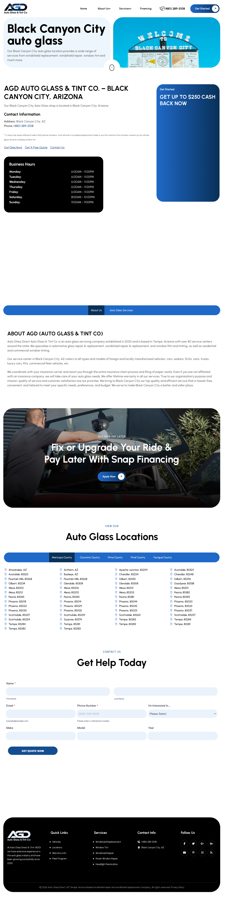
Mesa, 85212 (16, 592)
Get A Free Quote (36, 147)
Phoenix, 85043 (128, 606)
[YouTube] (184, 852)
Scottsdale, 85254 (19, 619)
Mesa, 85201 (181, 587)
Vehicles (56, 841)
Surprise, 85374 (73, 619)
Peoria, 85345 (16, 596)
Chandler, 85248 (184, 574)
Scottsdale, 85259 (74, 615)
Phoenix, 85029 (73, 606)
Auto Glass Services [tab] (121, 310)
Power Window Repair (107, 858)
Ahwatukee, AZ (18, 569)
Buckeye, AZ (71, 574)
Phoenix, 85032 (73, 610)
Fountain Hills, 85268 (20, 579)
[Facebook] (184, 843)
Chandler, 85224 (128, 574)
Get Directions (13, 147)
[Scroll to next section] (112, 67)
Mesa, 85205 (126, 592)
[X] (193, 843)
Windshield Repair (105, 853)
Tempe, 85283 (127, 624)
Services (124, 8)
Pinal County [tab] (138, 557)
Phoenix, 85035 (18, 610)
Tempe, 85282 (127, 619)
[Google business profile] (202, 843)
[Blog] (211, 852)
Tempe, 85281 (72, 624)
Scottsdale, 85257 (19, 615)
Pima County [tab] (115, 557)
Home (83, 8)
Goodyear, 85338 (184, 583)
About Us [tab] (96, 310)
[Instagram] (202, 852)
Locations (57, 847)
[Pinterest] (193, 852)
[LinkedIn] (211, 843)
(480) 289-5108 (24, 126)
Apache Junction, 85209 (133, 569)
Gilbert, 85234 (17, 583)
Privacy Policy (177, 887)
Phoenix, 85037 (183, 610)
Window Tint (102, 847)
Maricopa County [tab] (62, 557)
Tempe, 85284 (182, 619)
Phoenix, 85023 (183, 606)
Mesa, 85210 (126, 587)
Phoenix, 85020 (183, 601)
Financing (146, 8)
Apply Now (109, 476)
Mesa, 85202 (16, 587)
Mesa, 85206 (71, 587)
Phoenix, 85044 (128, 601)
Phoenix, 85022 (18, 606)
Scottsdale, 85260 (130, 615)
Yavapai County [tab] (162, 557)
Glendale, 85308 (73, 583)
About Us (103, 8)
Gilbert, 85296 (182, 579)
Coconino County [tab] (90, 557)
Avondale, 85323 (184, 569)
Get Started (202, 8)
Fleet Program (59, 858)
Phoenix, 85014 (72, 601)
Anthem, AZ (71, 569)
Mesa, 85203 (71, 592)
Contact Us (57, 147)
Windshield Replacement (108, 841)
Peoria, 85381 (126, 596)
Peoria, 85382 (182, 592)
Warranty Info (59, 853)
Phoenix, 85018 (17, 601)
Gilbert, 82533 (127, 579)
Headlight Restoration (107, 864)
